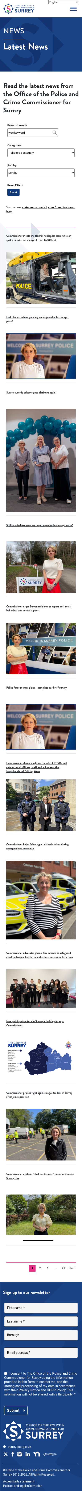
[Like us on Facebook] (12, 1454)
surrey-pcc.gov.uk (19, 1446)
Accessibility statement (18, 1481)
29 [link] (63, 1268)
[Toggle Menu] (73, 9)
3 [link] (48, 1268)
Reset (13, 192)
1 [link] (32, 1268)
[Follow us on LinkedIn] (27, 1454)
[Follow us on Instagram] (19, 1454)
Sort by (11, 165)
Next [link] (71, 1268)
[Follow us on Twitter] (5, 1454)
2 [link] (40, 1268)
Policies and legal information (22, 1485)
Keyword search (17, 125)
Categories (14, 145)
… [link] (56, 1268)
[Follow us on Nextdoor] (36, 1454)
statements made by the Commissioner (48, 207)
